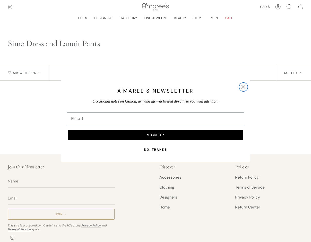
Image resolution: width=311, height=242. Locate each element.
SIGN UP (155, 135)
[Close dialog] (243, 87)
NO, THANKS (155, 149)
